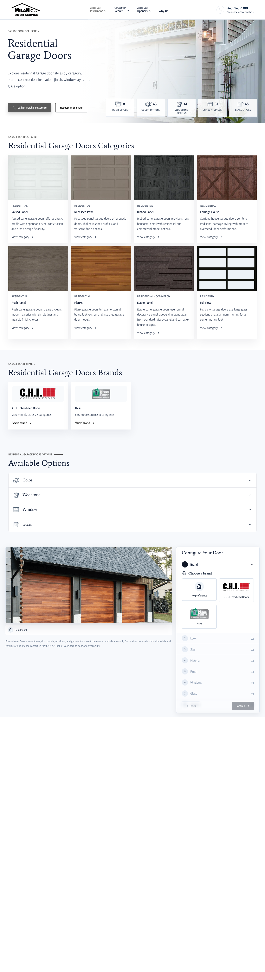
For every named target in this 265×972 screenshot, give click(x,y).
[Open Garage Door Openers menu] (150, 9)
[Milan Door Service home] (26, 9)
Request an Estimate (71, 107)
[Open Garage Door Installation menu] (105, 9)
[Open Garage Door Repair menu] (128, 9)
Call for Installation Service (32, 107)
